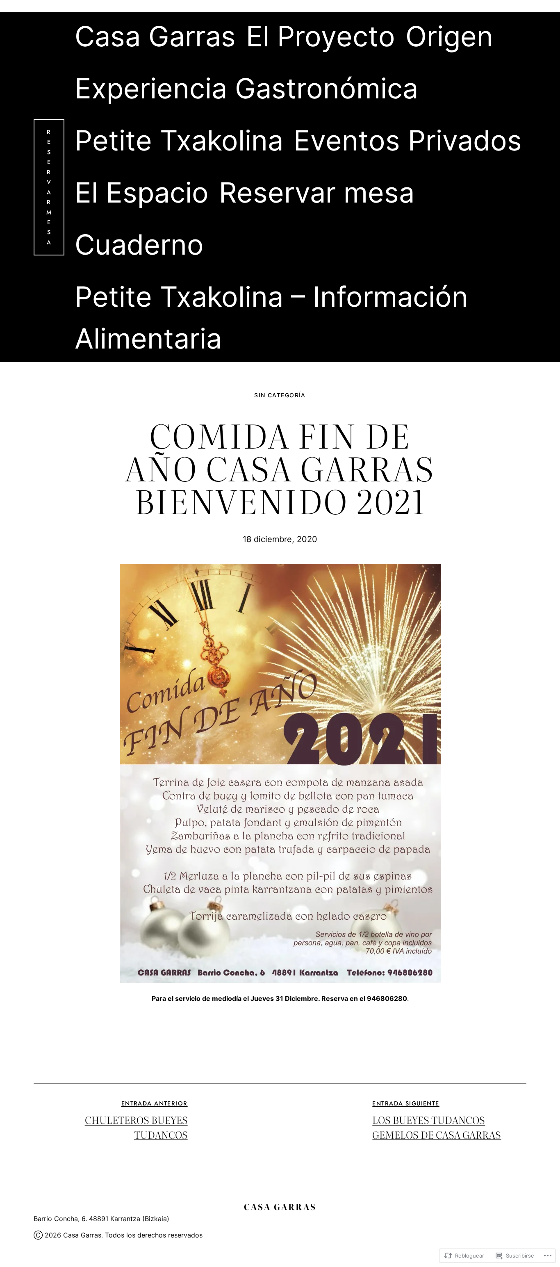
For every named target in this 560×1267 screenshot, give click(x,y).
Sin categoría (280, 395)
